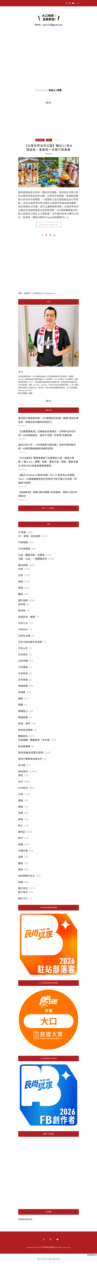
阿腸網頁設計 (92, 1255)
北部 (20, 575)
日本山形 (23, 648)
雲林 (20, 869)
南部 (20, 581)
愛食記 (21, 831)
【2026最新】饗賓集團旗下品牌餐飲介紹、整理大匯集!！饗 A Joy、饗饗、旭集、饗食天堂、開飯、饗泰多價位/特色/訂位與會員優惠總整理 (48, 462)
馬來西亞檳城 (25, 730)
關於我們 (41, 1259)
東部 (20, 587)
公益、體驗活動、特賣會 (31, 555)
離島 (20, 594)
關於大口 (23, 898)
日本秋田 (23, 673)
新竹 (20, 838)
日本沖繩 (23, 660)
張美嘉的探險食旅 (25, 1219)
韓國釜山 (23, 711)
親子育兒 (23, 888)
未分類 (21, 765)
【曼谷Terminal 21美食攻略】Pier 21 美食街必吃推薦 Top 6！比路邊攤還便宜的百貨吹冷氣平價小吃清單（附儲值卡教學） (47, 479)
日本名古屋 (24, 635)
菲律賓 (21, 692)
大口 (20, 371)
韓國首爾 (23, 717)
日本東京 (23, 654)
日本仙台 (23, 629)
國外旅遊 (40, 140)
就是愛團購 (24, 746)
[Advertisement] (48, 269)
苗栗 (20, 856)
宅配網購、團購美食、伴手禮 (33, 740)
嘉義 (20, 800)
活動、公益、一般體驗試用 (32, 558)
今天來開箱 (24, 548)
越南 (49, 140)
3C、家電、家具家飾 (29, 536)
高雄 (20, 882)
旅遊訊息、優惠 (26, 616)
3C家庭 (22, 532)
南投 (20, 775)
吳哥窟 (21, 604)
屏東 (20, 819)
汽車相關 (23, 542)
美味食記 (23, 771)
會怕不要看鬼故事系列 (30, 758)
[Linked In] (54, 234)
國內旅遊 (23, 565)
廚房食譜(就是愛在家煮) (31, 752)
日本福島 (23, 667)
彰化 (20, 825)
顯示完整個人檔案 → (26, 393)
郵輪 (20, 704)
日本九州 (23, 623)
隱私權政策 (54, 1259)
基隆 (20, 806)
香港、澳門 (24, 723)
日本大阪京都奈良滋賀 (30, 642)
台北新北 (23, 787)
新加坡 (21, 610)
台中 (20, 781)
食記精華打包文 (26, 875)
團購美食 (23, 736)
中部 (20, 569)
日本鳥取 (23, 679)
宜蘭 (20, 813)
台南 (20, 794)
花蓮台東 (23, 850)
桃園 (20, 844)
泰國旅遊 (23, 685)
